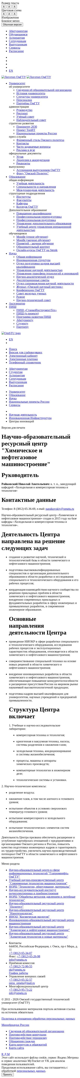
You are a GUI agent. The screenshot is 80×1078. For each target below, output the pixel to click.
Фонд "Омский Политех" (32, 173)
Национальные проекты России (36, 133)
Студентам (16, 372)
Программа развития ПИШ (33, 316)
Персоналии (24, 100)
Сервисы (14, 47)
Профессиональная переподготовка (39, 216)
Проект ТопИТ (25, 130)
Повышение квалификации (33, 213)
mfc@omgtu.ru (18, 993)
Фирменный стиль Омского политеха (40, 140)
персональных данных (31, 1070)
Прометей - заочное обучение (35, 243)
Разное (20, 296)
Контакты (22, 143)
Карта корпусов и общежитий (28, 1044)
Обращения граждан (22, 1041)
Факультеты (23, 200)
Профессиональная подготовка (36, 220)
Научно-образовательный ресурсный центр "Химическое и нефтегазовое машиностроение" (39, 928)
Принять (7, 1074)
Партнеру (22, 326)
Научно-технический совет (33, 300)
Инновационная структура (33, 260)
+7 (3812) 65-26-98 (28, 956)
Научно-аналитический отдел (35, 276)
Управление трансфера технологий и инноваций (47, 273)
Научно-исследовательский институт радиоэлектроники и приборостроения (33, 891)
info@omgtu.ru (18, 959)
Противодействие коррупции (27, 1034)
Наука (13, 253)
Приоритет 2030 (26, 126)
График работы (18, 973)
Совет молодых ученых (31, 293)
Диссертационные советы (32, 280)
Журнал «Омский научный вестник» (39, 286)
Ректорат (22, 113)
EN (11, 339)
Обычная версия (12, 24)
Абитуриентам (18, 31)
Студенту (22, 323)
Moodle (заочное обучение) (33, 240)
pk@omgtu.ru (17, 969)
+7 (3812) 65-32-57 (20, 979)
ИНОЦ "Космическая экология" (29, 916)
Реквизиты (23, 163)
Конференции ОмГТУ (30, 290)
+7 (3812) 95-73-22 (20, 989)
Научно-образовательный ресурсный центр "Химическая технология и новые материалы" (38, 935)
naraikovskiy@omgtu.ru (60, 508)
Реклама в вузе (25, 150)
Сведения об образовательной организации (44, 90)
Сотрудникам (17, 41)
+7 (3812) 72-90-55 (20, 966)
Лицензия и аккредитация (32, 160)
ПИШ (12, 306)
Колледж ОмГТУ (27, 206)
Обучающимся (18, 34)
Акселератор (17, 303)
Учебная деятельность (30, 183)
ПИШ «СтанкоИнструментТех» (36, 310)
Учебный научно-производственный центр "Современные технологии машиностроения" (38, 881)
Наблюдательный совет (31, 120)
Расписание (16, 51)
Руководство (24, 110)
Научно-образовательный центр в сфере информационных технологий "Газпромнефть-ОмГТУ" (39, 873)
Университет (17, 83)
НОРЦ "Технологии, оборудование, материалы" (39, 886)
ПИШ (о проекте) (27, 313)
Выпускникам (18, 44)
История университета (30, 93)
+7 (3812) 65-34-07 (20, 953)
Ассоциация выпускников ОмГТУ (38, 170)
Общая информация (29, 256)
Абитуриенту (24, 320)
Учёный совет (25, 116)
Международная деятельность (35, 190)
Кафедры (22, 203)
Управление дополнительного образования (43, 223)
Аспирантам (17, 37)
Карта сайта (16, 1047)
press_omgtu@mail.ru (22, 983)
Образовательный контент (33, 246)
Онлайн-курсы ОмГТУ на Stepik (36, 250)
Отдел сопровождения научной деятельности (45, 283)
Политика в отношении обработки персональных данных (38, 1018)
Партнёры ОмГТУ (28, 103)
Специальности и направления (36, 186)
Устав (19, 156)
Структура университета (32, 96)
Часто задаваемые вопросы (33, 146)
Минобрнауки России (15, 1024)
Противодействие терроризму (28, 1037)
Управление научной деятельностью (39, 270)
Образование (17, 176)
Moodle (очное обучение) (32, 236)
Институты (23, 196)
